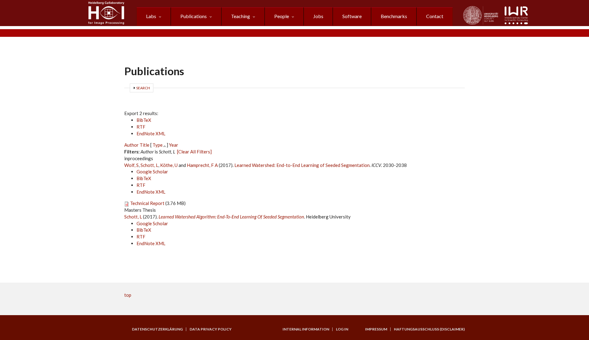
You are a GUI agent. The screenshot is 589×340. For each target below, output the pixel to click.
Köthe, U (169, 165)
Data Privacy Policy (211, 329)
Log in (342, 329)
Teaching (240, 16)
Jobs (318, 16)
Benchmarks (394, 16)
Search (143, 88)
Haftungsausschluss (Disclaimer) (429, 329)
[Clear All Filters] (194, 151)
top (127, 295)
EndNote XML (151, 133)
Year (173, 145)
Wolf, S (131, 165)
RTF (141, 126)
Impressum (376, 329)
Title (144, 145)
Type (157, 145)
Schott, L (149, 165)
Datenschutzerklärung (157, 329)
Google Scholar (152, 171)
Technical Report (147, 203)
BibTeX (144, 120)
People (281, 16)
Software (352, 16)
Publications (193, 16)
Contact (434, 16)
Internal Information (306, 329)
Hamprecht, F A (202, 165)
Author (131, 145)
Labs (151, 16)
